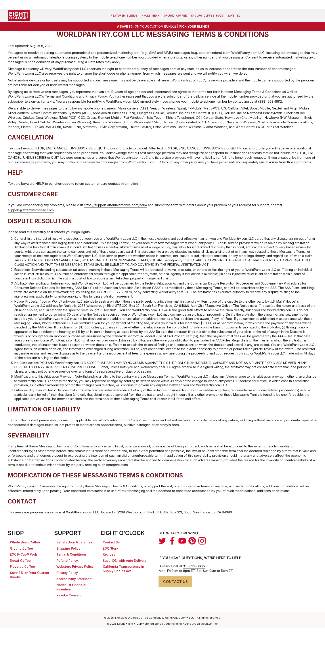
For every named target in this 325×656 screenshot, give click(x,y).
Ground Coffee (175, 15)
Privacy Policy (96, 96)
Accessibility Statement (74, 579)
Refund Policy (67, 560)
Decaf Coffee (20, 560)
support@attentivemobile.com (31, 210)
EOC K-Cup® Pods (24, 554)
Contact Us (111, 542)
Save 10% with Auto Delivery (125, 560)
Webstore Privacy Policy (75, 566)
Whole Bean (150, 15)
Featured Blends (124, 15)
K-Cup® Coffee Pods (207, 15)
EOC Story (110, 548)
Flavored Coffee (22, 566)
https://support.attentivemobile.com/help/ (115, 205)
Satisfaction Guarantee (74, 542)
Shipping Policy (68, 548)
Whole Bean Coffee (25, 542)
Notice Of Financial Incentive (71, 587)
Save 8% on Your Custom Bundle (29, 575)
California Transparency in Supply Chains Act (123, 569)
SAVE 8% (234, 15)
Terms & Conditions (71, 554)
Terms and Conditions (61, 96)
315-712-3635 (194, 566)
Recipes (109, 554)
